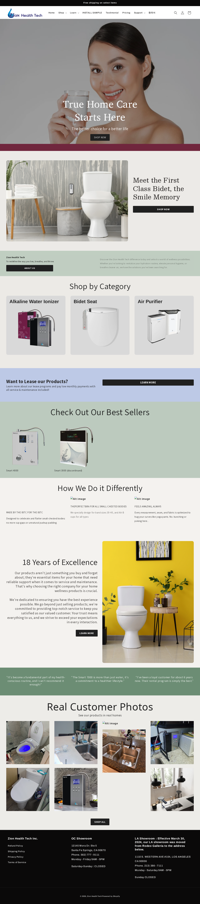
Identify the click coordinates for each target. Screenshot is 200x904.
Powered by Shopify (111, 896)
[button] (62, 13)
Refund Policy (15, 846)
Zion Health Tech (94, 896)
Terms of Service (17, 862)
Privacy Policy (15, 857)
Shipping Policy (16, 851)
